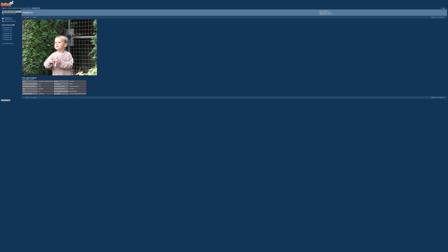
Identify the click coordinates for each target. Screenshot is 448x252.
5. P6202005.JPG (7, 35)
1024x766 (330, 14)
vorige (34, 17)
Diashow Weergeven (10, 21)
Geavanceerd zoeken (10, 13)
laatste (441, 17)
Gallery (4, 8)
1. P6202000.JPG (7, 27)
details (32, 79)
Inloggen (443, 8)
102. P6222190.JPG (7, 43)
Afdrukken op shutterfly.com (8, 18)
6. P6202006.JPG (7, 37)
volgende (433, 17)
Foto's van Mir (12, 8)
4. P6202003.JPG (7, 33)
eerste (27, 17)
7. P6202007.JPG (7, 39)
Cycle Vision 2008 (24, 8)
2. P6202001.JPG (7, 29)
